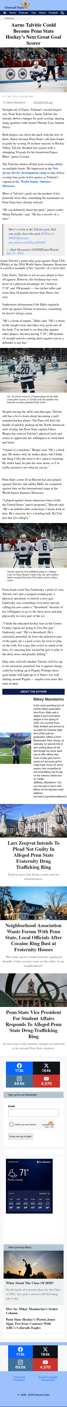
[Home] (17, 8)
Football (53, 12)
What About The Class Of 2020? (30, 1282)
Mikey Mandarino (16, 102)
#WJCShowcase (19, 238)
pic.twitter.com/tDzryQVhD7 (27, 242)
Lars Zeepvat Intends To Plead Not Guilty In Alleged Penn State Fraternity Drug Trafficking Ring (34, 854)
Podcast (23, 12)
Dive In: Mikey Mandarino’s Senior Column (32, 1310)
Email (11, 1106)
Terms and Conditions (19, 1378)
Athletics (9, 18)
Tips (33, 12)
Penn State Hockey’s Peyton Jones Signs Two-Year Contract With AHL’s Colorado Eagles (30, 1323)
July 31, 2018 (14, 253)
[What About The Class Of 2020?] (34, 1279)
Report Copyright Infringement (47, 1378)
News (12, 12)
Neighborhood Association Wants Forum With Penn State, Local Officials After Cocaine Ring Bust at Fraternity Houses (33, 937)
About (42, 12)
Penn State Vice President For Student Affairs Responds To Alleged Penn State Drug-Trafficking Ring (34, 1024)
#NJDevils (47, 233)
